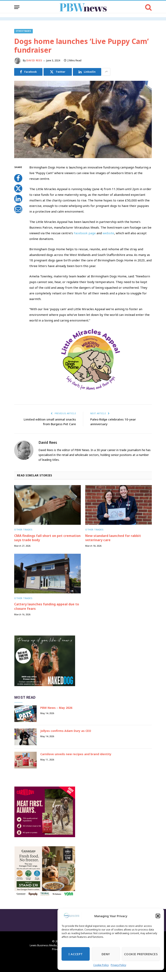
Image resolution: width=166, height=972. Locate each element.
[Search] (148, 7)
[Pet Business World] (83, 7)
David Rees (34, 60)
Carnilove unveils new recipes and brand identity (75, 754)
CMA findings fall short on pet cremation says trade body (47, 538)
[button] (158, 916)
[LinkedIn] (18, 199)
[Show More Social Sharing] (106, 72)
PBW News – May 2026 (56, 708)
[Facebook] (18, 178)
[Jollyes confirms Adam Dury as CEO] (25, 736)
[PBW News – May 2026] (25, 713)
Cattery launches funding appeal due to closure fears (46, 606)
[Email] (18, 209)
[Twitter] (18, 188)
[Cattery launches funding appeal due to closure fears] (47, 573)
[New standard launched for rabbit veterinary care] (118, 505)
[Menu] (16, 7)
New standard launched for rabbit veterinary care (113, 538)
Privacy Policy (118, 965)
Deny (106, 954)
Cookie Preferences (141, 954)
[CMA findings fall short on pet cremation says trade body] (47, 505)
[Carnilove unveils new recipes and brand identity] (25, 760)
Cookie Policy (101, 965)
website (108, 233)
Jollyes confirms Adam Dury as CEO (65, 731)
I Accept (75, 954)
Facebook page (85, 233)
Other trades (23, 31)
